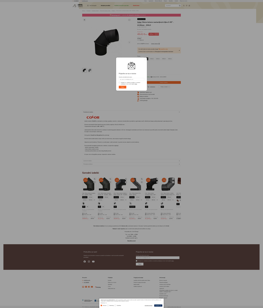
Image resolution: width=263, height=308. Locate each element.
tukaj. (136, 84)
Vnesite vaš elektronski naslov (125, 77)
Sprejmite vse (158, 305)
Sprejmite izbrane (148, 305)
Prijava (122, 87)
